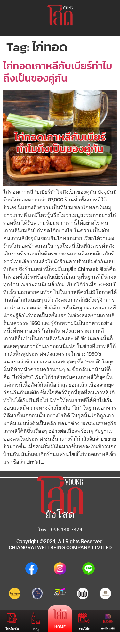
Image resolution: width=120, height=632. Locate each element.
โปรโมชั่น (12, 629)
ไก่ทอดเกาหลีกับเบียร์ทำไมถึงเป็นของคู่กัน (57, 72)
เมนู (36, 629)
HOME (60, 627)
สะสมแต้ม (108, 628)
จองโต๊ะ (84, 628)
